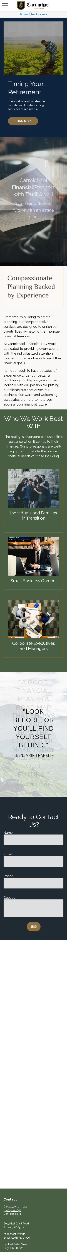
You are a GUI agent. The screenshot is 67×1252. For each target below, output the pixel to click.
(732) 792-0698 (12, 1210)
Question (10, 897)
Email (8, 854)
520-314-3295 (19, 1206)
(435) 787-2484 (12, 1214)
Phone (9, 876)
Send (34, 926)
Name (8, 832)
